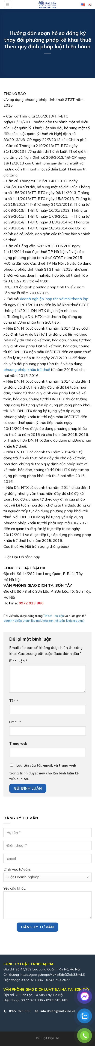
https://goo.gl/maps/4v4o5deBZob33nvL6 (53, 975)
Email (15, 722)
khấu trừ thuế (74, 620)
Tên (13, 701)
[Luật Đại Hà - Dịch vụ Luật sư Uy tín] (47, 4)
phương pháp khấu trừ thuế (27, 369)
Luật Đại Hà (49, 1038)
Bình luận (18, 661)
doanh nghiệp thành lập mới (22, 620)
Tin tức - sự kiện (53, 616)
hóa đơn (47, 620)
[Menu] (7, 4)
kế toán (60, 620)
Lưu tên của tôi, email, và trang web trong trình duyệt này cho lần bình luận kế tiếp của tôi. (44, 772)
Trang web (18, 743)
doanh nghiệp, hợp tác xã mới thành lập (53, 298)
